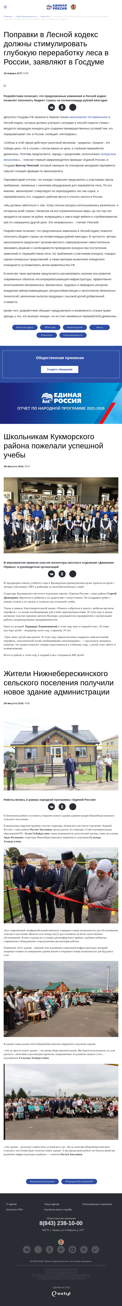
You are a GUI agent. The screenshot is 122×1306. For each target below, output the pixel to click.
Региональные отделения (97, 1204)
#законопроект (75, 327)
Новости (44, 16)
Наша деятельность (26, 16)
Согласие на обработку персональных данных (61, 1277)
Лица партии (51, 1204)
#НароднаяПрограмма (42, 1181)
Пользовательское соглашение (61, 1269)
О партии (11, 1204)
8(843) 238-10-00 (61, 1223)
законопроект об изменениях (88, 117)
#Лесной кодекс (25, 327)
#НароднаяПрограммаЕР (79, 1181)
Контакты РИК (14, 1209)
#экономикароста (72, 335)
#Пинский (50, 327)
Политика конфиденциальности (61, 1272)
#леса (99, 327)
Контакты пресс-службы (58, 1209)
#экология (46, 335)
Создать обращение (59, 369)
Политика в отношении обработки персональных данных (61, 1275)
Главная (8, 16)
